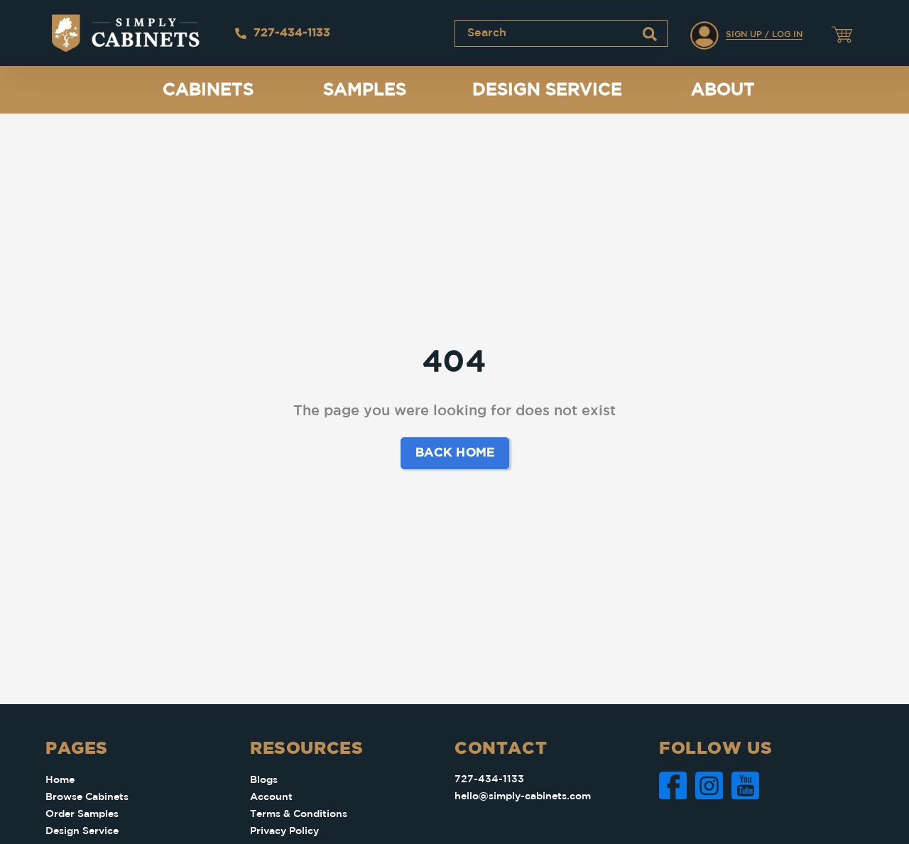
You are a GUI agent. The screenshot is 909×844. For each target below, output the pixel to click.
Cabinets (208, 90)
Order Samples (82, 814)
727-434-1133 (292, 33)
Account (271, 797)
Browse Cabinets (87, 797)
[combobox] (561, 33)
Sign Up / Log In (764, 34)
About (723, 90)
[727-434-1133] (240, 33)
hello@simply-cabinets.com (522, 796)
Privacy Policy (284, 831)
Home (60, 780)
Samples (364, 90)
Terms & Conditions (298, 814)
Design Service (547, 90)
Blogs (264, 780)
